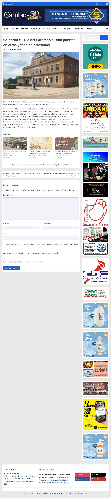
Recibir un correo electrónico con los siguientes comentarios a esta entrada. (31, 253)
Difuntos (56, 29)
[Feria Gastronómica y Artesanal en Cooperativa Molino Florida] (40, 143)
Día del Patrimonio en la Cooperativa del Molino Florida (14, 152)
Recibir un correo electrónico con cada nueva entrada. (23, 261)
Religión (67, 29)
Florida (15, 29)
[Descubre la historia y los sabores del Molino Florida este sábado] (66, 143)
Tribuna (24, 29)
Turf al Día (35, 29)
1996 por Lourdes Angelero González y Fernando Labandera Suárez (54, 478)
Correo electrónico (49, 223)
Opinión (46, 29)
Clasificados (91, 29)
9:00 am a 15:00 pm (27, 476)
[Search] (107, 29)
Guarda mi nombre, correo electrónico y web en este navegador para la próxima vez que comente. (42, 244)
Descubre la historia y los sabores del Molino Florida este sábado (66, 152)
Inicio (6, 29)
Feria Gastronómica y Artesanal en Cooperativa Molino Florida (40, 152)
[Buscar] (104, 37)
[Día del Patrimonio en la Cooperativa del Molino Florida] (15, 143)
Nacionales (78, 29)
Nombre (6, 223)
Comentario (8, 195)
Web (5, 233)
